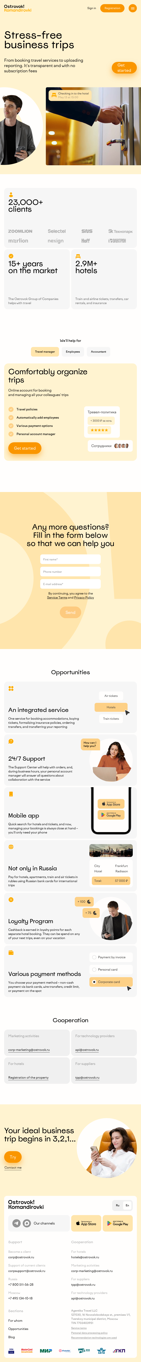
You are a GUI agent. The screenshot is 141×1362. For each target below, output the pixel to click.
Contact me (12, 1167)
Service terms (79, 1328)
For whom (15, 1321)
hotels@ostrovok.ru (85, 1257)
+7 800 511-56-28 (21, 1285)
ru (117, 1205)
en (127, 1205)
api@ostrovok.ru (87, 1050)
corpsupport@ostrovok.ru (26, 1271)
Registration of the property (28, 1077)
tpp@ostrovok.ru (87, 1077)
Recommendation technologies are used (94, 1337)
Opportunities (18, 1329)
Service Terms (57, 597)
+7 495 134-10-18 (20, 1298)
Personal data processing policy (89, 1332)
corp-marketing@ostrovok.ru (29, 1050)
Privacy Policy (84, 597)
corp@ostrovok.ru (21, 1257)
